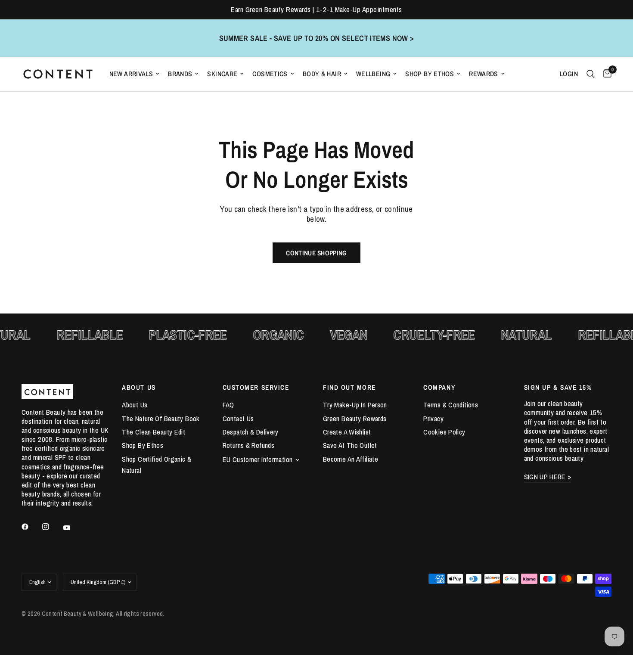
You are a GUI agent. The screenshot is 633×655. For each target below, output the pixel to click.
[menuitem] (134, 74)
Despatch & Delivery (251, 432)
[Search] (590, 74)
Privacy (433, 418)
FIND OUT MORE (349, 387)
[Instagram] (51, 526)
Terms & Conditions (450, 405)
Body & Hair (322, 73)
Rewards (483, 73)
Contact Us (238, 418)
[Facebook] (31, 526)
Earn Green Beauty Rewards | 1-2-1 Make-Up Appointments (316, 9)
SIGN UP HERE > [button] (547, 477)
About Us (134, 405)
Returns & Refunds (248, 445)
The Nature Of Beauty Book (160, 418)
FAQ (228, 405)
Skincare (222, 73)
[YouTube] (72, 527)
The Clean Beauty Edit (153, 432)
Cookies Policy (444, 432)
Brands (180, 73)
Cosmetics (269, 73)
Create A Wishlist (347, 432)
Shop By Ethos (429, 73)
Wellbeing (373, 73)
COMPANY (439, 387)
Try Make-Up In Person (355, 405)
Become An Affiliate (350, 459)
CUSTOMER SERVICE (256, 387)
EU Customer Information (258, 459)
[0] (605, 74)
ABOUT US (138, 387)
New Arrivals (131, 73)
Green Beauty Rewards (354, 418)
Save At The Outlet (350, 445)
